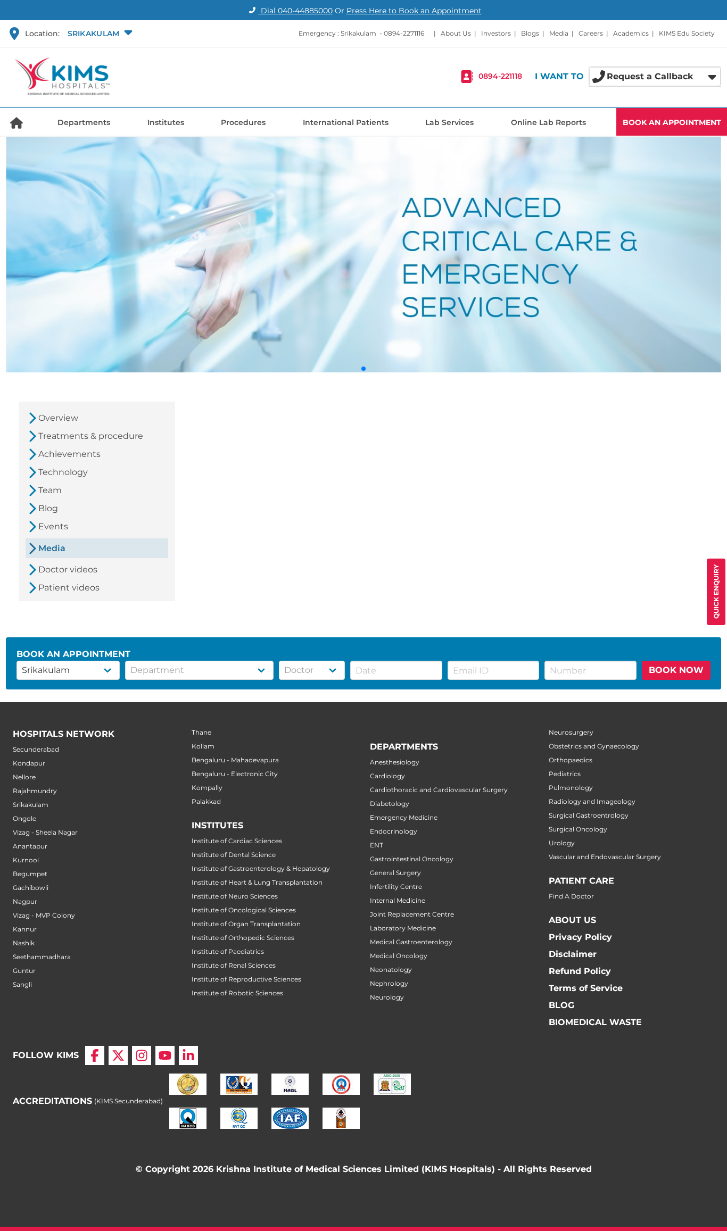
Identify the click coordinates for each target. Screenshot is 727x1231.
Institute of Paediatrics (228, 951)
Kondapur (29, 763)
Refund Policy (580, 971)
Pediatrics (565, 774)
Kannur (25, 929)
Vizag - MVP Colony (44, 915)
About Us (456, 33)
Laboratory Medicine (403, 928)
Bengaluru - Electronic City (235, 774)
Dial (296, 10)
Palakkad (206, 801)
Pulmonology (571, 788)
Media (558, 33)
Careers (591, 33)
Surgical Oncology (578, 829)
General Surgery (395, 873)
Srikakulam (30, 805)
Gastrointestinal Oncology (411, 859)
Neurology (387, 997)
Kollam (203, 746)
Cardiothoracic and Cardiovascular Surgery (439, 790)
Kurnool (26, 860)
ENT (376, 845)
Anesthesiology (394, 762)
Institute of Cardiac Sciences (237, 841)
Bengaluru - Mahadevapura (235, 760)
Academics (631, 33)
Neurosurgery (571, 732)
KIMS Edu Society (687, 33)
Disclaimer (573, 954)
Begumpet (30, 874)
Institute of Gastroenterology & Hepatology (261, 868)
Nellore (24, 777)
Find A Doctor (571, 896)
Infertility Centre (396, 887)
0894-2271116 (404, 33)
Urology (562, 843)
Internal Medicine (397, 900)
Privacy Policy (580, 937)
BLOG (561, 1005)
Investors (496, 33)
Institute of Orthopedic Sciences (243, 938)
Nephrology (389, 983)
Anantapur (30, 846)
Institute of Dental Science (234, 855)
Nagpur (25, 901)
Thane (201, 732)
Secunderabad (36, 749)
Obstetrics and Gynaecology (594, 746)
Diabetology (389, 804)
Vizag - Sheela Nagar (45, 832)
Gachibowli (30, 888)
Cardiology (387, 776)
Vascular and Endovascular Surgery (605, 857)
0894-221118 (500, 76)
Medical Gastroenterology (411, 942)
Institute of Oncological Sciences (244, 910)
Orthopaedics (570, 760)
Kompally (207, 788)
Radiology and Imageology (592, 801)
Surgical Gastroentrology (589, 815)
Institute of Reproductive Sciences (246, 979)
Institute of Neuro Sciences (235, 896)
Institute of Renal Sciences (234, 965)
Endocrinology (393, 831)
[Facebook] (94, 1055)
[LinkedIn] (188, 1055)
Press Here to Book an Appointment (414, 10)
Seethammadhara (42, 957)
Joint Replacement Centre (412, 914)
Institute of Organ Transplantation (246, 924)
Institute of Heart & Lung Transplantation (257, 882)
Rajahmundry (35, 791)
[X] (118, 1055)
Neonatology (391, 970)
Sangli (22, 984)
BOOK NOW (676, 670)
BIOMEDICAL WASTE (595, 1022)
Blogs (530, 33)
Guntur (24, 971)
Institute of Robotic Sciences (237, 993)
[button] (99, 33)
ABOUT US (572, 920)
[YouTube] (165, 1055)
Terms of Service (586, 988)
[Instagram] (141, 1055)
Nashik (24, 943)
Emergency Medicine (403, 817)
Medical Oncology (398, 956)
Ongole (24, 818)
